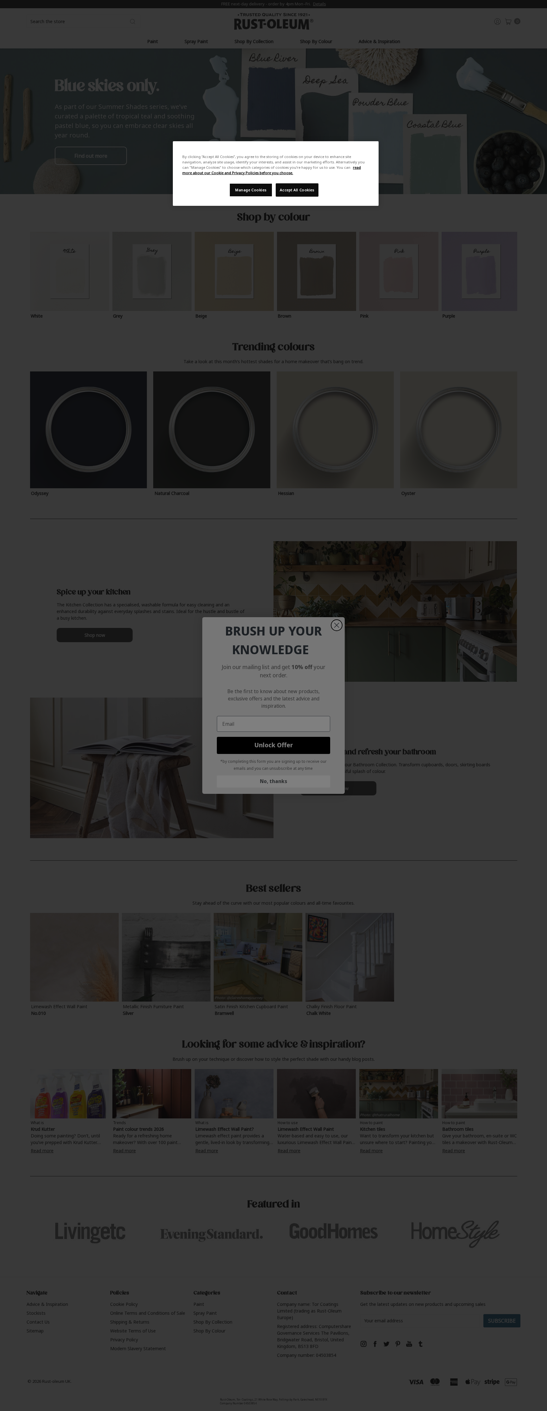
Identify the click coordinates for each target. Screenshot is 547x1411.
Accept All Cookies (297, 189)
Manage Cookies (250, 189)
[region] (276, 173)
